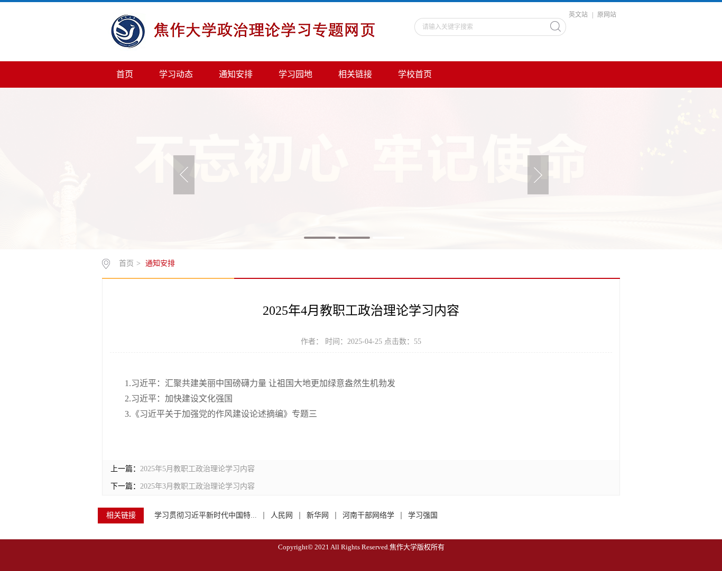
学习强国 (423, 515)
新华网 (318, 515)
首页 (124, 74)
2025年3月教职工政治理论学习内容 (197, 486)
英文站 (578, 14)
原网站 (606, 14)
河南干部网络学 (368, 515)
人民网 (282, 515)
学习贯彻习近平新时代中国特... (205, 515)
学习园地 (295, 74)
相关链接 (355, 74)
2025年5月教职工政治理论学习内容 (197, 469)
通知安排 (236, 74)
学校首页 (415, 74)
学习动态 (176, 74)
